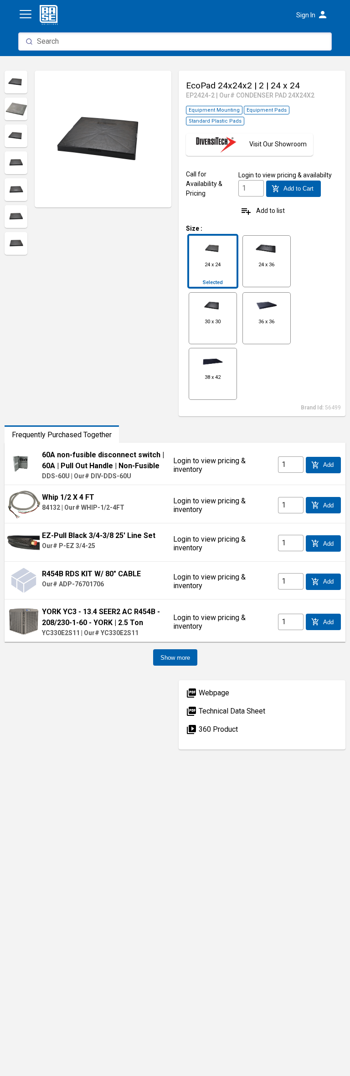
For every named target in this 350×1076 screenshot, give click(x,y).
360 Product (212, 729)
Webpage (207, 692)
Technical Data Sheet (225, 711)
